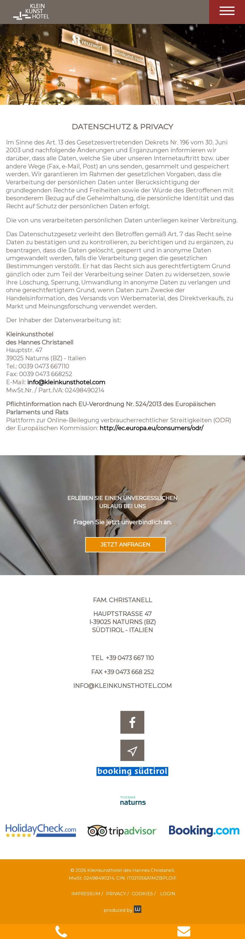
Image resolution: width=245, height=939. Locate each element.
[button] (227, 12)
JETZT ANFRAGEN (125, 544)
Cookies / (144, 893)
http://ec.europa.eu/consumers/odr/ (151, 428)
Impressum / (87, 893)
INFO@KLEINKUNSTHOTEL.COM (122, 685)
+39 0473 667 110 (130, 657)
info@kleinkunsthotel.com (66, 382)
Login (167, 893)
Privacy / (117, 893)
